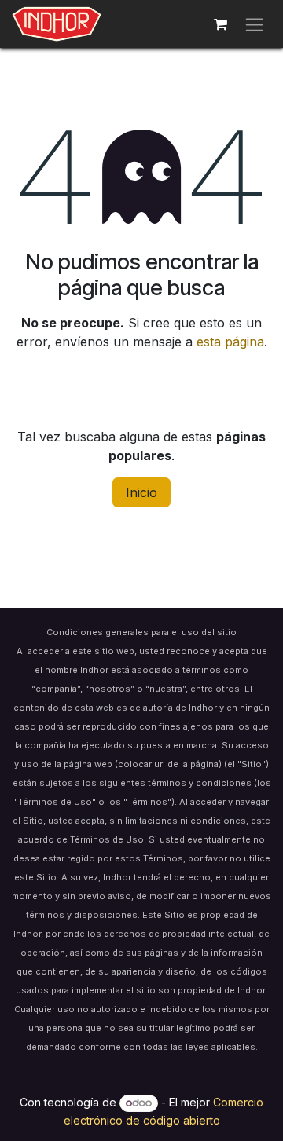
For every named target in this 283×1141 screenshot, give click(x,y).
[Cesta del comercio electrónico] (220, 24)
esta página (230, 341)
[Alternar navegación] (254, 24)
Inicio (141, 492)
